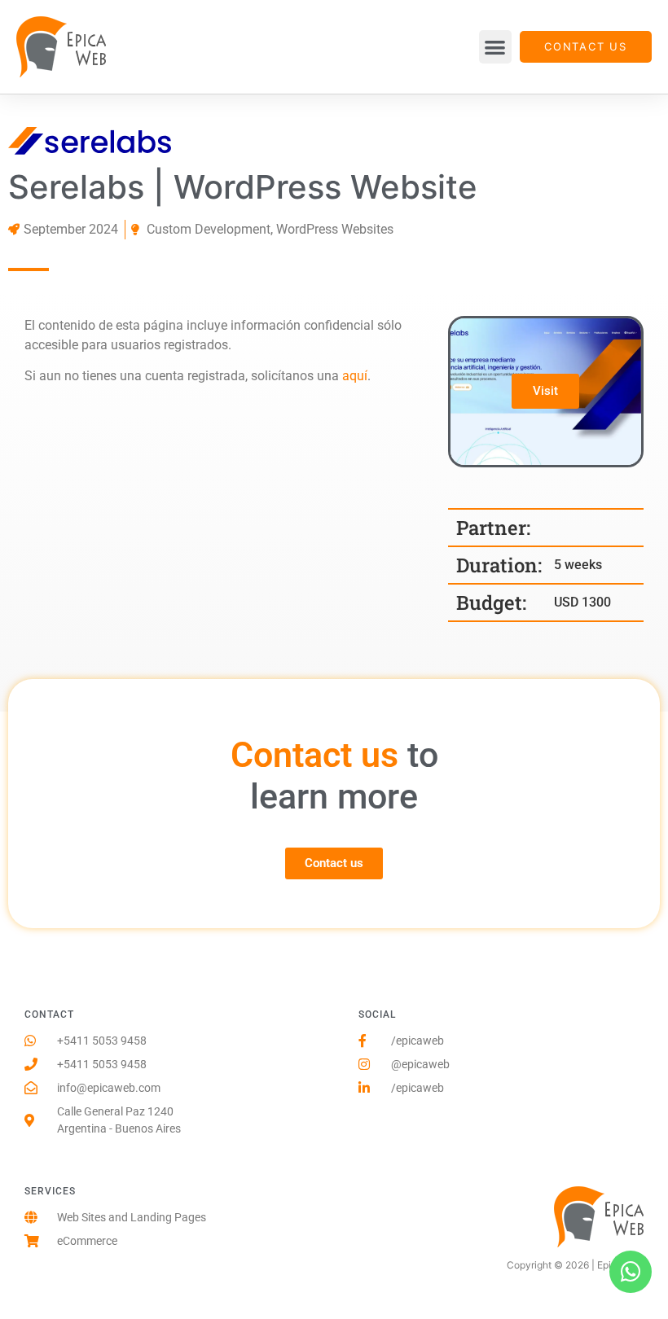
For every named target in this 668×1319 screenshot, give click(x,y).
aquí (354, 375)
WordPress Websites (334, 229)
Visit (545, 390)
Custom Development (208, 229)
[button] (495, 47)
